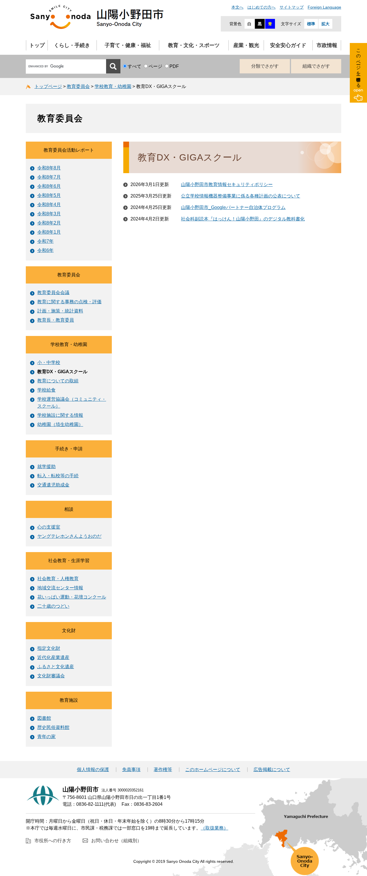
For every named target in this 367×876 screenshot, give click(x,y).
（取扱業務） (214, 828)
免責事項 (131, 769)
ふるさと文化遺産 (55, 666)
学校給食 (46, 390)
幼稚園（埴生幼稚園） (60, 424)
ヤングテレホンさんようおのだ (69, 536)
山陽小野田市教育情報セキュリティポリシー (227, 184)
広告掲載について (271, 769)
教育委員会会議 (53, 292)
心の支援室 (48, 527)
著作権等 (163, 769)
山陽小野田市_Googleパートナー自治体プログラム (233, 207)
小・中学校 (48, 362)
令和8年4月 (49, 204)
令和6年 (45, 250)
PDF (174, 66)
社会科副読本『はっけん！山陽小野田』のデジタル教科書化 (243, 218)
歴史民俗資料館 (53, 727)
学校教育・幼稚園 (113, 86)
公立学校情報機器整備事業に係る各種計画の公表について (240, 195)
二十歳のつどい (53, 606)
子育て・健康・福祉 (128, 45)
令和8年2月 (49, 222)
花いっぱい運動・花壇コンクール (71, 597)
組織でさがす (316, 66)
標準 (311, 23)
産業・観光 (246, 45)
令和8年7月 (49, 177)
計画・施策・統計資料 (60, 310)
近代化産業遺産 (53, 657)
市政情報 (327, 45)
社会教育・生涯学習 (68, 560)
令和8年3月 (49, 213)
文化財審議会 (51, 675)
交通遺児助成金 (53, 484)
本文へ (237, 7)
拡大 (325, 23)
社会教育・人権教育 (58, 578)
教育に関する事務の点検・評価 (69, 301)
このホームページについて (212, 769)
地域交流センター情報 (60, 587)
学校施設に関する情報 (60, 415)
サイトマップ (292, 7)
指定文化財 (48, 648)
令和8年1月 (49, 232)
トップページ (48, 86)
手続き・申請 (69, 448)
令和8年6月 (49, 186)
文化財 (69, 630)
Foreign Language (324, 7)
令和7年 (45, 241)
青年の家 (46, 736)
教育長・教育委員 (55, 320)
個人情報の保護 (93, 769)
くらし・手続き (72, 45)
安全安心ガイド (288, 45)
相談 (68, 509)
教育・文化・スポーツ (194, 45)
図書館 (44, 718)
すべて (134, 66)
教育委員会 (78, 86)
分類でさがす (265, 66)
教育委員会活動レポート (69, 150)
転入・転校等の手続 (58, 475)
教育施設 (69, 700)
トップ (37, 45)
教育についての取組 (58, 380)
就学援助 (46, 466)
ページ (155, 66)
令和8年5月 (49, 195)
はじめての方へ (261, 7)
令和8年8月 (49, 167)
